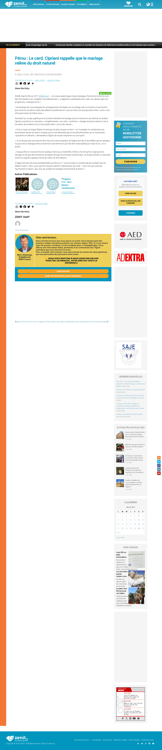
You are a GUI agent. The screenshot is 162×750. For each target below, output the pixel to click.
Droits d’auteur (134, 740)
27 (143, 528)
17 (130, 524)
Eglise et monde (68, 4)
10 (130, 520)
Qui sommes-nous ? (82, 740)
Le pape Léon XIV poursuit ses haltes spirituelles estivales (121, 593)
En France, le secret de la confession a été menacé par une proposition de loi (134, 458)
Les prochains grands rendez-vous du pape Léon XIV (122, 576)
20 (143, 524)
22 (122, 528)
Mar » (123, 537)
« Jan (118, 537)
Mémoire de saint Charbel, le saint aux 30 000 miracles (135, 446)
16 (126, 524)
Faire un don (94, 4)
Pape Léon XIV (38, 4)
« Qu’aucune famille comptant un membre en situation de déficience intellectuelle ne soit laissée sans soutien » (78, 45)
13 (143, 520)
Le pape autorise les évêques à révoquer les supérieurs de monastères (134, 470)
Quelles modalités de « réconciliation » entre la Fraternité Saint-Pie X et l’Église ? (133, 483)
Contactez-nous (147, 740)
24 (130, 528)
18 (135, 524)
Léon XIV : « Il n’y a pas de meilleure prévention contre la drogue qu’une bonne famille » (130, 384)
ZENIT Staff (40, 80)
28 (118, 532)
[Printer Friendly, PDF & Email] (105, 93)
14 (118, 524)
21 (118, 528)
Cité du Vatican (52, 4)
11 (135, 520)
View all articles (21, 230)
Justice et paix (53, 80)
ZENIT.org (43, 96)
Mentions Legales (120, 740)
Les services (107, 740)
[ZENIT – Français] (18, 4)
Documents (82, 4)
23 (126, 528)
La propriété (96, 740)
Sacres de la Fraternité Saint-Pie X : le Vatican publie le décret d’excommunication (135, 434)
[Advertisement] (81, 25)
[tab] (123, 690)
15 (122, 524)
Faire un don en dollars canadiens (63, 276)
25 (135, 528)
